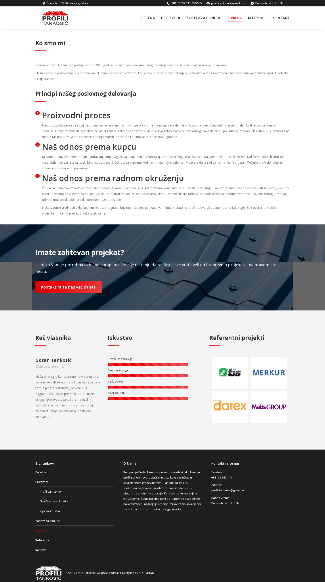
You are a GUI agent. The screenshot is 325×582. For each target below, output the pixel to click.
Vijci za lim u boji (50, 511)
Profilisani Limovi (51, 492)
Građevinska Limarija (54, 501)
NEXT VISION (146, 573)
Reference (42, 540)
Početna (40, 472)
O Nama (40, 530)
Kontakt (40, 550)
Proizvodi (41, 482)
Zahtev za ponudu (47, 521)
